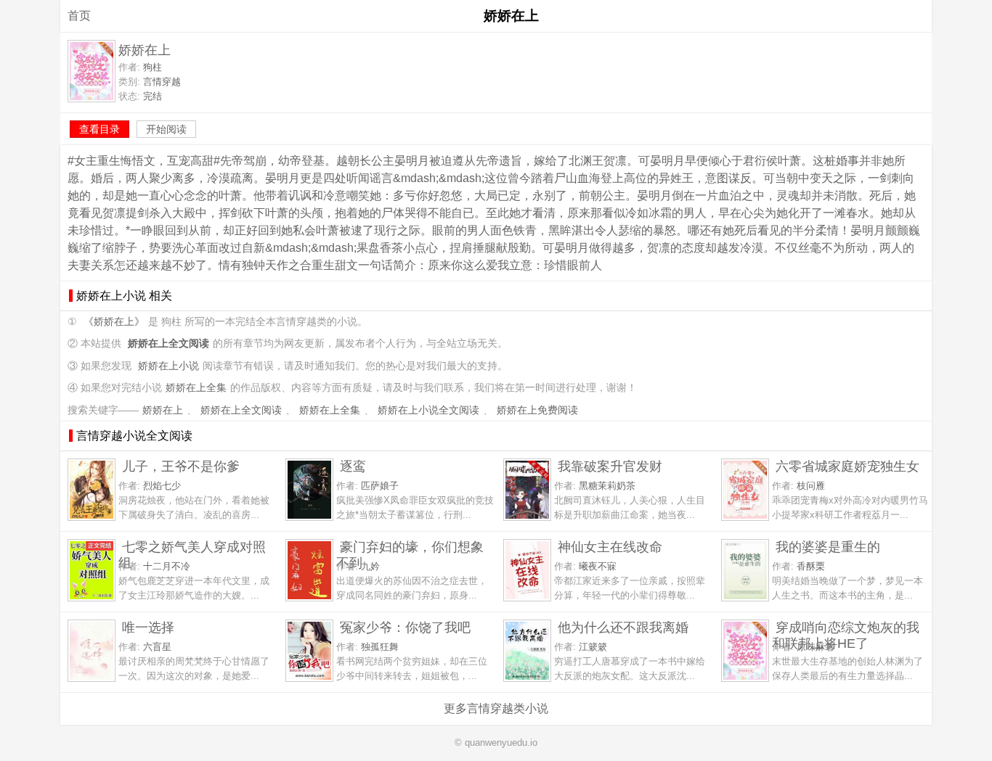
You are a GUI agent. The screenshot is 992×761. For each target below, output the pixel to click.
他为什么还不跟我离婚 (623, 627)
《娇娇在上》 (114, 321)
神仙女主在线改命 (610, 546)
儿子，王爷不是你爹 (181, 466)
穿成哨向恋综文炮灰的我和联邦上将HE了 (845, 635)
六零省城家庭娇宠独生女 (847, 466)
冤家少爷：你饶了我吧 (405, 627)
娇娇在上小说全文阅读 (428, 410)
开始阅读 (166, 129)
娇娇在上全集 (196, 387)
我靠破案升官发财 (610, 466)
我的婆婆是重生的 (828, 546)
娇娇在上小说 (168, 366)
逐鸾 (353, 466)
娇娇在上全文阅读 (241, 410)
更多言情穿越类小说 (496, 708)
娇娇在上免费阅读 (537, 410)
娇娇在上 (162, 410)
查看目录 (99, 129)
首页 (79, 15)
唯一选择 (148, 627)
